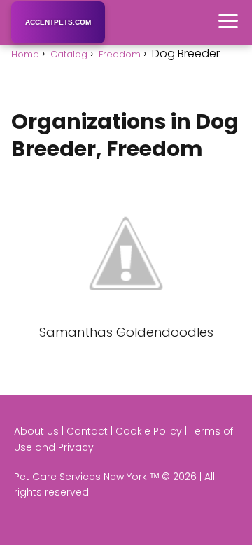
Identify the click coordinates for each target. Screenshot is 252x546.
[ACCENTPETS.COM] (58, 41)
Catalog (69, 54)
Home (25, 54)
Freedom (120, 54)
